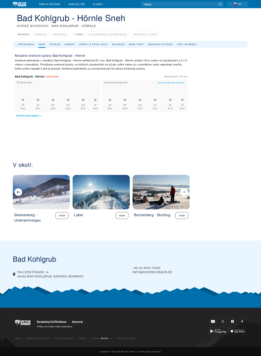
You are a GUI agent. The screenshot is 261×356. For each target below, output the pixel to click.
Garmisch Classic (145, 34)
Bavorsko (59, 34)
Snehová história (160, 44)
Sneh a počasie (49, 4)
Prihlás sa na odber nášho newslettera (54, 326)
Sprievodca (26, 44)
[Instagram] (232, 321)
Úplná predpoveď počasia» (171, 82)
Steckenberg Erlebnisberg (108, 34)
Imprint (18, 338)
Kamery (70, 44)
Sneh (42, 44)
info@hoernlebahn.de (153, 272)
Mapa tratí (136, 44)
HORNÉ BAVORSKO (33, 26)
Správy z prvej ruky (93, 44)
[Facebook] (242, 321)
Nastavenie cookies (126, 338)
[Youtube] (213, 321)
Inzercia (77, 322)
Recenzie (118, 44)
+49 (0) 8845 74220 (147, 268)
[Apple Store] (237, 331)
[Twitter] (223, 321)
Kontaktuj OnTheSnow (51, 322)
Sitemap (82, 338)
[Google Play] (218, 331)
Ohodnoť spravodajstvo (28, 115)
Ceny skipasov (187, 44)
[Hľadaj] (220, 4)
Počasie (55, 44)
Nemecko (41, 34)
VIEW (62, 215)
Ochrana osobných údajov (37, 338)
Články (98, 4)
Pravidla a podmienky (64, 338)
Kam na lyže (77, 4)
